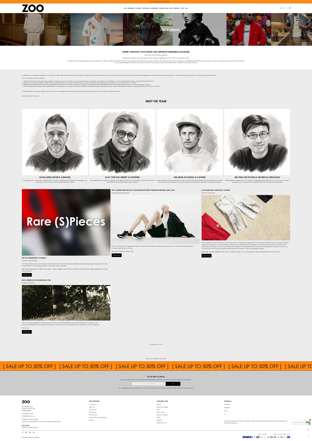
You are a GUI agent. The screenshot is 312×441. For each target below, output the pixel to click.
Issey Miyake (47, 269)
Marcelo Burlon (249, 251)
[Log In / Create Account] (286, 8)
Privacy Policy (161, 412)
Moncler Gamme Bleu (261, 251)
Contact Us (92, 404)
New (125, 8)
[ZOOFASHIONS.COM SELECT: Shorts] (246, 240)
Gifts (171, 8)
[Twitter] (34, 432)
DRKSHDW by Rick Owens (222, 251)
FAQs (158, 409)
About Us (91, 407)
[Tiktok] (30, 432)
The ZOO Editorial (145, 30)
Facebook (227, 404)
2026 (23, 269)
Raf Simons (70, 269)
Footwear (145, 8)
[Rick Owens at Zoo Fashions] (66, 320)
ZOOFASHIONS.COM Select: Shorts (216, 190)
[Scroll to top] (308, 436)
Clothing (138, 8)
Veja (131, 251)
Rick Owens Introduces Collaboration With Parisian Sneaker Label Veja (143, 190)
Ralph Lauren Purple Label (81, 269)
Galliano (40, 269)
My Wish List (92, 412)
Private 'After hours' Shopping (97, 417)
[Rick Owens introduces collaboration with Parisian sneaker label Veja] (155, 243)
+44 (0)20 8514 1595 (27, 413)
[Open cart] (289, 8)
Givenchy (233, 251)
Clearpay (159, 420)
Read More (26, 275)
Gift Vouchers (93, 415)
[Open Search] (284, 8)
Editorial (176, 8)
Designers (131, 8)
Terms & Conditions (162, 415)
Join (173, 384)
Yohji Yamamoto (27, 271)
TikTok (225, 411)
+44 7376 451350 (33, 419)
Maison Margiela (57, 269)
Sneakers (122, 251)
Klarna (158, 417)
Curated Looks (164, 8)
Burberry (35, 269)
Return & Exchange (162, 407)
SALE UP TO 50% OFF (28, 366)
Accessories (154, 8)
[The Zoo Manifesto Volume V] (66, 222)
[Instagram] (26, 432)
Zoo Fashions (36, 437)
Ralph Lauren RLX (95, 269)
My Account (93, 409)
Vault (182, 8)
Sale (186, 8)
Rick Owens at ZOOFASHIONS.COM (36, 280)
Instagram (227, 407)
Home (147, 358)
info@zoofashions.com (28, 416)
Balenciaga (28, 269)
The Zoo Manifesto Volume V (34, 258)
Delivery (159, 404)
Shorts (278, 251)
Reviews (91, 420)
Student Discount (162, 423)
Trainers (127, 251)
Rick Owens (104, 269)
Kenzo (238, 251)
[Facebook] (22, 432)
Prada (64, 269)
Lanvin (243, 251)
